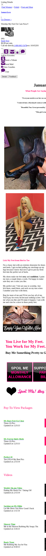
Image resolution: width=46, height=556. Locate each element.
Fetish (16, 7)
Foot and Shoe (27, 7)
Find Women (7, 7)
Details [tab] (4, 77)
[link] (2, 5)
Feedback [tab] (12, 77)
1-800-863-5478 (20, 45)
